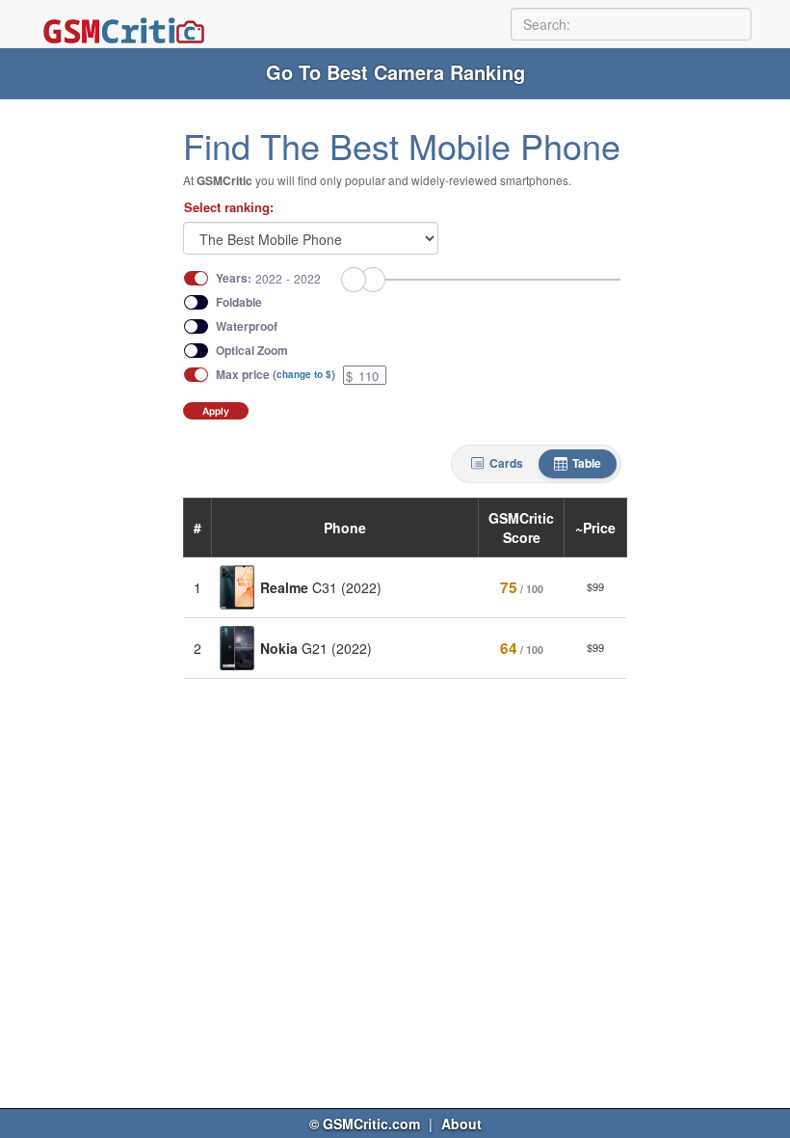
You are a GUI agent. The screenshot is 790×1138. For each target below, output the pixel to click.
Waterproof (246, 326)
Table (586, 463)
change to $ (303, 374)
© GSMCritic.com (364, 1123)
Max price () (275, 374)
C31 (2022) (321, 587)
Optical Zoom (252, 350)
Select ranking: (229, 207)
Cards (506, 463)
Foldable (239, 302)
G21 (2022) (316, 648)
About (461, 1123)
